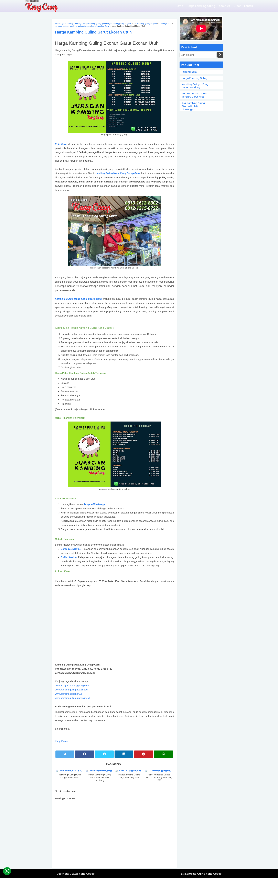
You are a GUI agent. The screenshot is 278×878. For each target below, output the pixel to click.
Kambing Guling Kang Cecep (203, 874)
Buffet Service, (69, 557)
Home (179, 6)
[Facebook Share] (84, 754)
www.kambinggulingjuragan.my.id (72, 698)
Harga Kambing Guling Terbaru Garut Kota (194, 95)
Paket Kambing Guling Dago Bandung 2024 (129, 776)
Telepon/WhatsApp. (94, 504)
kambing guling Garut (100, 26)
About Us (224, 6)
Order (237, 6)
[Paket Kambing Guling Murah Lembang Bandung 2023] (159, 771)
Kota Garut (61, 144)
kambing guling (61, 26)
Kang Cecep (61, 741)
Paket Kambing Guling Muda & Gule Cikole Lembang (99, 777)
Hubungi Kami (189, 72)
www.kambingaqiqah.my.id (69, 694)
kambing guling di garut (80, 26)
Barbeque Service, (71, 549)
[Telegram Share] (104, 754)
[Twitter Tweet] (65, 754)
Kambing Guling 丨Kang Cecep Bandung (195, 86)
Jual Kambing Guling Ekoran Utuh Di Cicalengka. (193, 106)
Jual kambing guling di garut (145, 23)
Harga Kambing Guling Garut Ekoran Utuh (93, 32)
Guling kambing (74, 23)
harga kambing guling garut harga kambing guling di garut (107, 23)
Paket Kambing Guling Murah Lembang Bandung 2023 (159, 777)
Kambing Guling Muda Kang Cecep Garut (117, 173)
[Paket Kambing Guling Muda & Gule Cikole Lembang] (99, 771)
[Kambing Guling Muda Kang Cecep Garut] (70, 771)
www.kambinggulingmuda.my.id (71, 689)
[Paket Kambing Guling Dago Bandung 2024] (129, 771)
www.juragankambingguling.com (72, 685)
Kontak (248, 6)
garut (64, 23)
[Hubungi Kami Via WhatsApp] (7, 871)
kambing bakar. (165, 23)
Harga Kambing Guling (201, 6)
